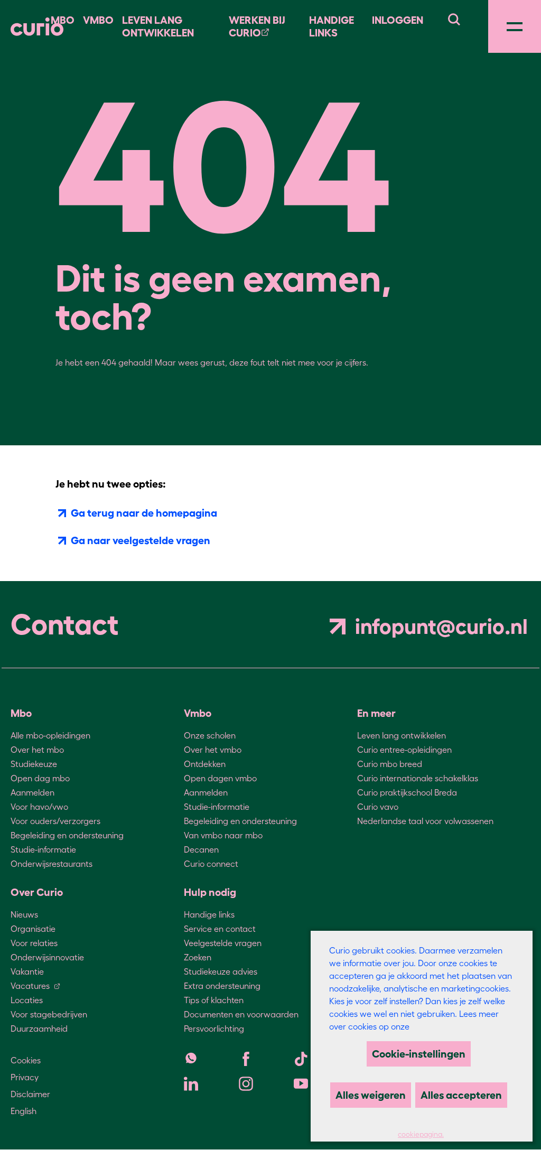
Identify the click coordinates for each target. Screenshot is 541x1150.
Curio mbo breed (389, 764)
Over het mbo (37, 749)
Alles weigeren (370, 1095)
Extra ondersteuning (222, 985)
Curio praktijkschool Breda (407, 792)
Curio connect (211, 863)
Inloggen (397, 20)
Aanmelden (32, 792)
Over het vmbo (212, 749)
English (23, 1111)
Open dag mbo (40, 778)
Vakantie (27, 971)
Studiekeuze (34, 764)
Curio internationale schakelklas (417, 778)
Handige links (331, 26)
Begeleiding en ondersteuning (67, 835)
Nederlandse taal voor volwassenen (425, 821)
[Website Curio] (37, 26)
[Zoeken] (453, 18)
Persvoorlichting (214, 1028)
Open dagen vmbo (220, 778)
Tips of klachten (214, 1000)
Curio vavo (377, 806)
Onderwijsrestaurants (51, 863)
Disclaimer (30, 1094)
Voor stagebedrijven (49, 1014)
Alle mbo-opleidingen (50, 735)
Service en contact (220, 928)
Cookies (26, 1060)
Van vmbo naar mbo (223, 835)
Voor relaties (34, 943)
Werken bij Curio (257, 26)
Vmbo (98, 20)
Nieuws (24, 914)
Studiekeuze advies (220, 971)
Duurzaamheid (39, 1028)
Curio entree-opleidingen (404, 749)
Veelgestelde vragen (223, 943)
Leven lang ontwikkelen (401, 735)
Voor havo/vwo (39, 806)
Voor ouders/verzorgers (55, 821)
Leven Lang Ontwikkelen (158, 26)
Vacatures (30, 985)
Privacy (25, 1077)
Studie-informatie (43, 849)
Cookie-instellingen (418, 1054)
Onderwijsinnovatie (47, 957)
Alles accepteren (461, 1095)
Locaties (27, 1000)
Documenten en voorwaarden (241, 1014)
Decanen (201, 849)
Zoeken (197, 957)
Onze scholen (210, 735)
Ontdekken (205, 764)
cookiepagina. (421, 1134)
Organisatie (33, 928)
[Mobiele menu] (514, 26)
